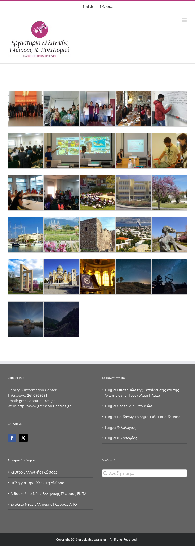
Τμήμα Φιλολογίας (120, 427)
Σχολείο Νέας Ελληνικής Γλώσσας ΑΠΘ (44, 504)
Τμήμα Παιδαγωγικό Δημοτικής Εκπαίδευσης (142, 416)
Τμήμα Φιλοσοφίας (121, 438)
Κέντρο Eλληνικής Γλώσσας (34, 472)
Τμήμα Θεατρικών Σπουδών (128, 406)
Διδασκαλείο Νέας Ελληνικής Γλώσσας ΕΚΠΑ (48, 493)
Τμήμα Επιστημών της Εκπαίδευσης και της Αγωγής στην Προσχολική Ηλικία (142, 393)
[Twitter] (23, 438)
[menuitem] (87, 6)
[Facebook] (12, 438)
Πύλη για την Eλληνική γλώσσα (37, 482)
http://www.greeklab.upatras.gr (44, 406)
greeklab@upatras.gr (37, 400)
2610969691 (37, 395)
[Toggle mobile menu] (184, 20)
